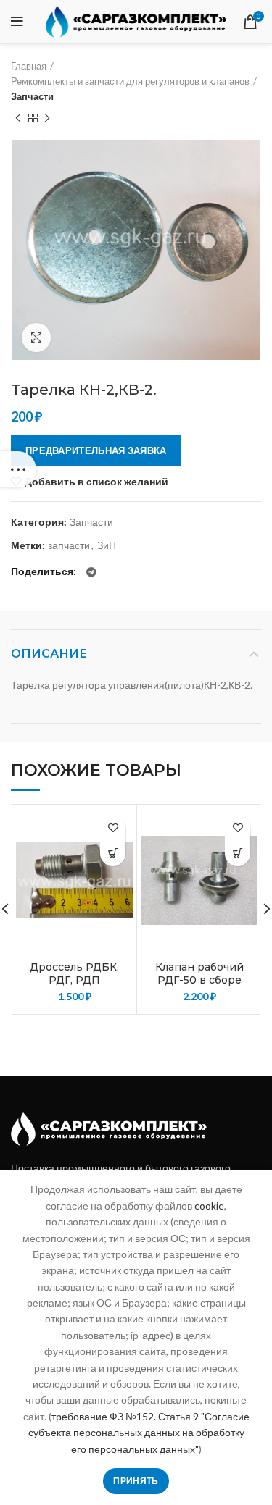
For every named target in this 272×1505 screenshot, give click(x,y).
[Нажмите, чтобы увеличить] (36, 337)
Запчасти (32, 96)
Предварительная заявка (96, 450)
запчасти (69, 545)
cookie (209, 1205)
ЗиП (106, 545)
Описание (49, 654)
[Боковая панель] (18, 469)
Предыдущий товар (18, 118)
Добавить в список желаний (96, 482)
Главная (28, 66)
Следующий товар (47, 118)
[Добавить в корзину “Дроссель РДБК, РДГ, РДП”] (112, 853)
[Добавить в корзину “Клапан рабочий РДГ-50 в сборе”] (237, 853)
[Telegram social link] (91, 572)
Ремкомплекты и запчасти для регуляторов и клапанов (130, 81)
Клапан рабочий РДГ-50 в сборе (199, 973)
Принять (135, 1480)
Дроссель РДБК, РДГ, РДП (74, 973)
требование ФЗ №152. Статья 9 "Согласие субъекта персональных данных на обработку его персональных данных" (139, 1432)
